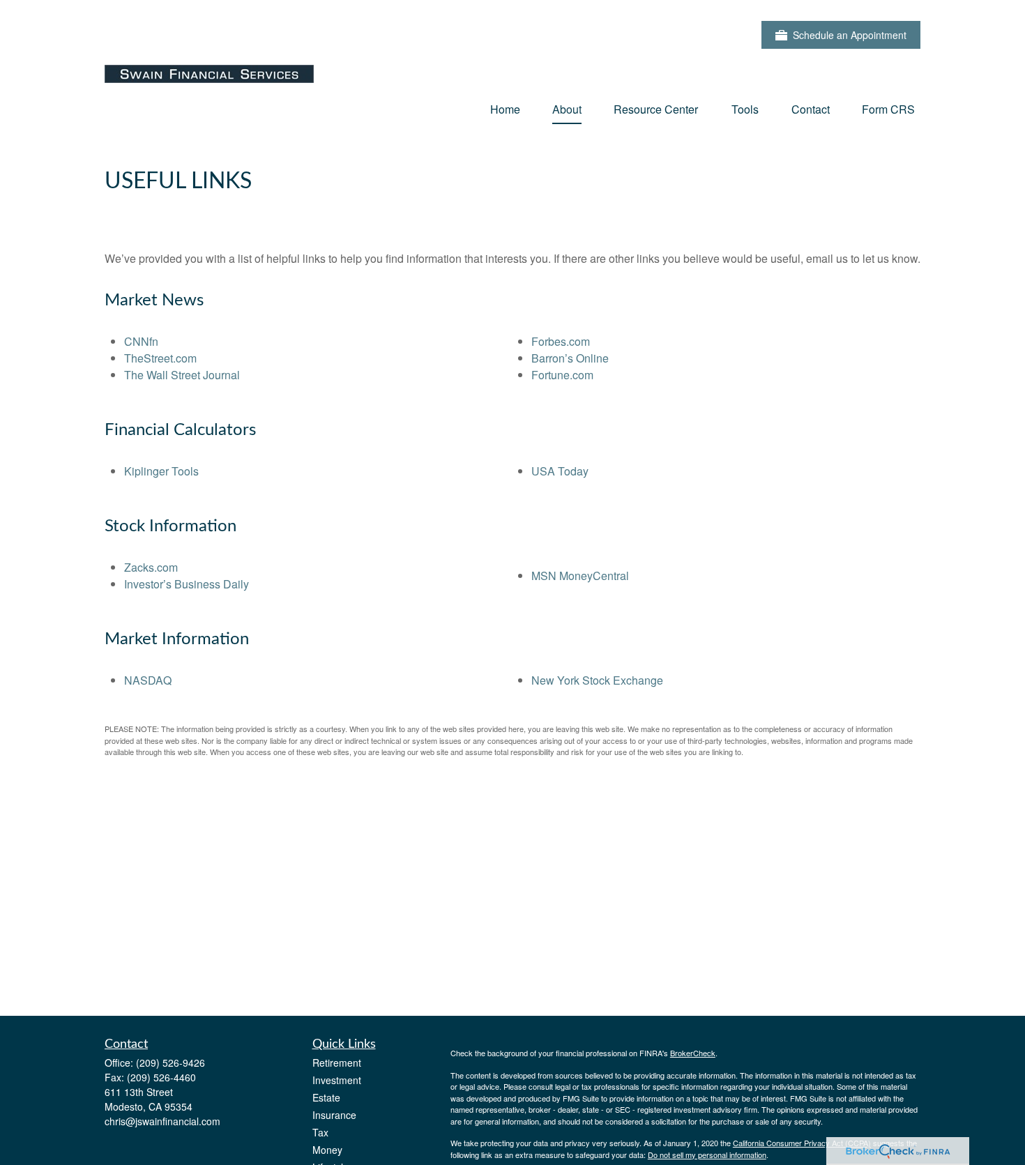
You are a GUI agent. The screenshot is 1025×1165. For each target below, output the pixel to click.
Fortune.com (562, 375)
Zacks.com (151, 567)
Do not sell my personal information (707, 1154)
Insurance (334, 1115)
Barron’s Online (570, 358)
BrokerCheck (692, 1052)
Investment (336, 1080)
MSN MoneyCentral (580, 576)
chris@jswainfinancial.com (162, 1121)
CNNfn (141, 341)
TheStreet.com (160, 358)
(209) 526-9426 (170, 1062)
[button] (505, 108)
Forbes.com (560, 341)
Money (327, 1150)
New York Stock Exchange (597, 680)
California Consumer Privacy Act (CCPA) (802, 1142)
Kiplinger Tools (161, 471)
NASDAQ (148, 680)
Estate (326, 1097)
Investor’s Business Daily (186, 584)
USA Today (560, 471)
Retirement (336, 1062)
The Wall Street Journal (182, 375)
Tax (320, 1132)
